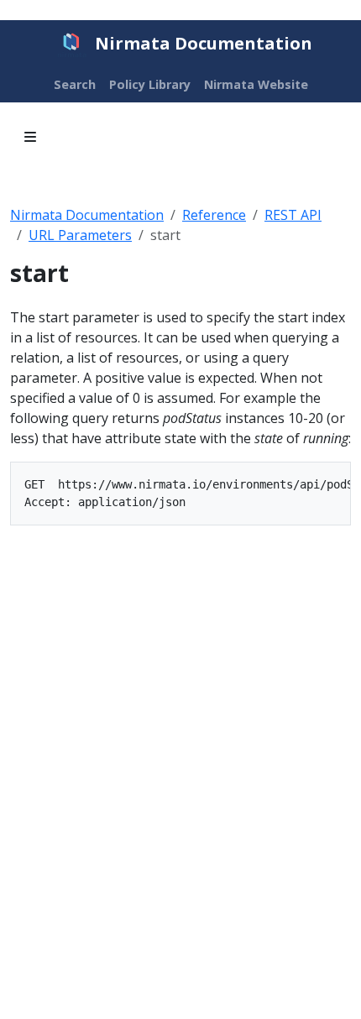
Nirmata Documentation (87, 215)
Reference (214, 215)
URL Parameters (80, 235)
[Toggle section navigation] (30, 136)
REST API (293, 215)
